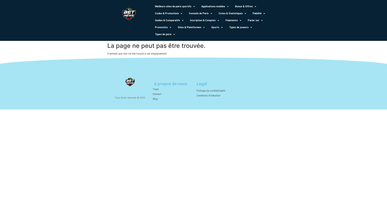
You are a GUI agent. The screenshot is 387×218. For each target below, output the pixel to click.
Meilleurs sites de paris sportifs (173, 6)
